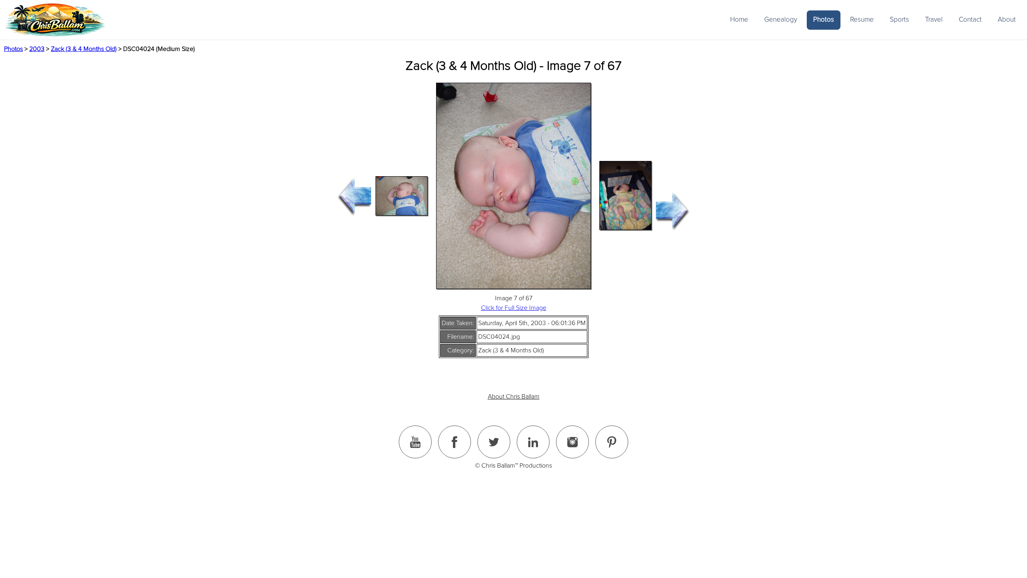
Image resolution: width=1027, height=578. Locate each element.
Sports (899, 19)
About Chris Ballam (514, 397)
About (1007, 19)
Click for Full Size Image (513, 308)
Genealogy (780, 19)
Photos (823, 19)
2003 (37, 49)
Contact (970, 19)
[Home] (55, 20)
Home (739, 19)
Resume (862, 19)
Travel (934, 19)
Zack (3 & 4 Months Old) (84, 49)
